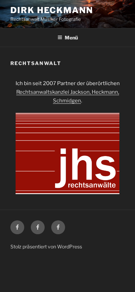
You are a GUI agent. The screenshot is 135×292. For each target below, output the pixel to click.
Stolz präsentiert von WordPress (46, 246)
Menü (71, 37)
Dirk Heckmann (51, 10)
